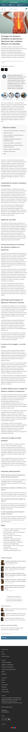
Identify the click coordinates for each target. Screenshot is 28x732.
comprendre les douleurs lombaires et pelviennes (14, 130)
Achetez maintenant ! (14, 2)
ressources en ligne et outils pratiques (11, 149)
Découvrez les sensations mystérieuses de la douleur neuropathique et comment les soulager (14, 619)
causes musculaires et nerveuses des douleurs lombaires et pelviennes (13, 136)
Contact (3, 654)
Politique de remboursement (8, 667)
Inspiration (4, 674)
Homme (3, 682)
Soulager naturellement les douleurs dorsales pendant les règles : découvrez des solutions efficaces (15, 587)
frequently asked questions (9, 151)
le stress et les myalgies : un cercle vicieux (12, 143)
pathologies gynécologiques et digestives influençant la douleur (12, 139)
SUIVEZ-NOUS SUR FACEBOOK (14, 600)
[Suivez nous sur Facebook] (3, 719)
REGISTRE (4, 637)
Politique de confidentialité (7, 664)
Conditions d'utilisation (6, 662)
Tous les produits (5, 691)
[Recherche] (4, 9)
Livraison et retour (5, 656)
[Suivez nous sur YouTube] (8, 719)
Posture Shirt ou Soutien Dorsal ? (9, 669)
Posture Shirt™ (5, 684)
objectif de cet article (8, 133)
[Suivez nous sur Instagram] (5, 719)
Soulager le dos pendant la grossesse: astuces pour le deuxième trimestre (16, 609)
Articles (3, 671)
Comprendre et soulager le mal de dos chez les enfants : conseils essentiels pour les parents (16, 614)
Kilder (4, 153)
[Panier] (25, 9)
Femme (3, 680)
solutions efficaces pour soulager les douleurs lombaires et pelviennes (13, 146)
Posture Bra (4, 687)
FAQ (3, 651)
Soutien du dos (5, 689)
